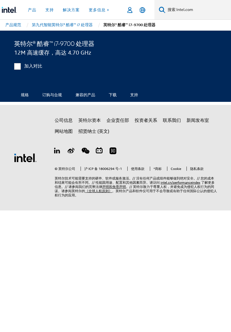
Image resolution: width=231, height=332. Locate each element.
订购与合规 (52, 94)
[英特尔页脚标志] (25, 157)
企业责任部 (117, 120)
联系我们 (172, 120)
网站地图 (64, 131)
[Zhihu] (113, 152)
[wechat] (85, 152)
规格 (25, 94)
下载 (113, 94)
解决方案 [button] (71, 9)
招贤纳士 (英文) (93, 131)
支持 (134, 94)
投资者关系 (146, 120)
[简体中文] (142, 10)
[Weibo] (71, 152)
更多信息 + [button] (99, 9)
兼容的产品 (85, 94)
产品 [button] (32, 9)
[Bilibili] (99, 152)
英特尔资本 (89, 120)
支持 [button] (49, 9)
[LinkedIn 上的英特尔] (57, 152)
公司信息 (64, 120)
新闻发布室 (197, 120)
